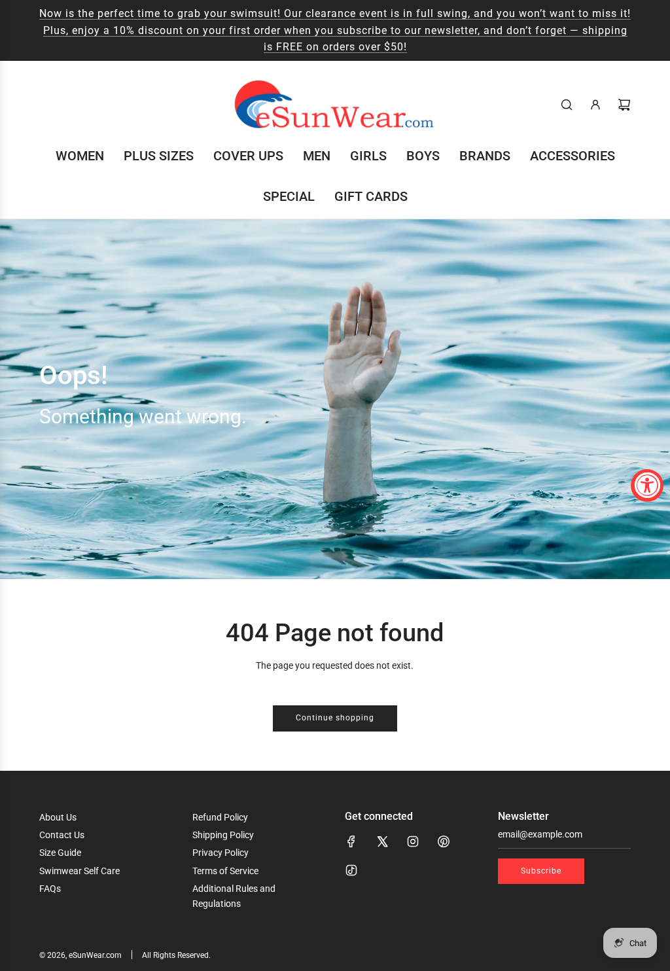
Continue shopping (335, 717)
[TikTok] (351, 870)
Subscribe (541, 870)
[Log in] (595, 104)
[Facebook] (351, 841)
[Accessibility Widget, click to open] (647, 485)
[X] (382, 841)
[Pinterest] (443, 841)
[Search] (566, 104)
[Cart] (624, 104)
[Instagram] (412, 841)
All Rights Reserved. (176, 955)
